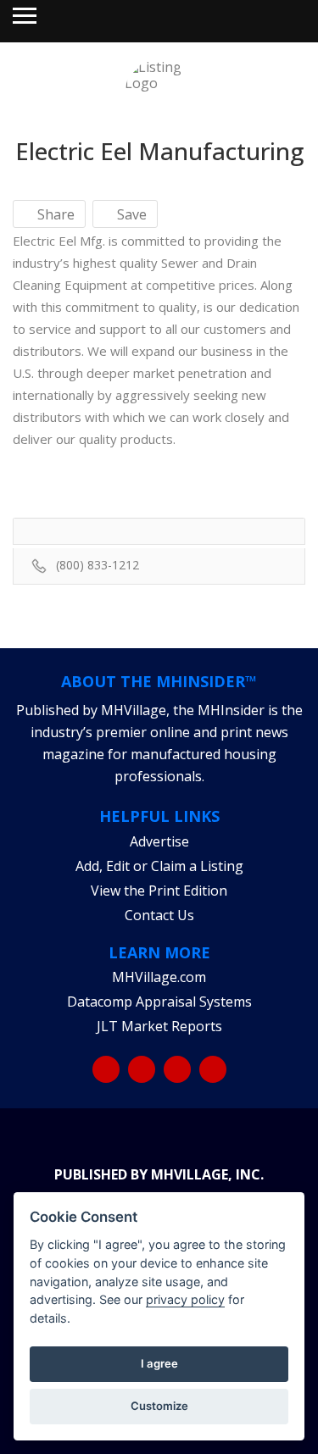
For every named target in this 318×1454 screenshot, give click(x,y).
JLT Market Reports (159, 1026)
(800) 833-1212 (97, 565)
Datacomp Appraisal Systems (159, 1001)
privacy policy (185, 1299)
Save (130, 214)
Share (54, 214)
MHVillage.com (159, 977)
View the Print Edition (159, 890)
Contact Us (159, 915)
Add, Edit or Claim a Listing (159, 866)
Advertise (159, 841)
